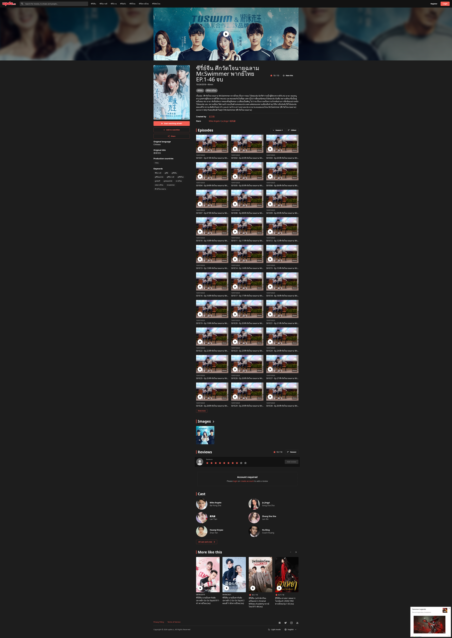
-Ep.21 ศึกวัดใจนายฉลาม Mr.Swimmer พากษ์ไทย (290, 323)
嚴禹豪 (233, 121)
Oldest (293, 130)
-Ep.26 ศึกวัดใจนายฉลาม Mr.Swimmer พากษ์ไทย (255, 378)
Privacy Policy (158, 622)
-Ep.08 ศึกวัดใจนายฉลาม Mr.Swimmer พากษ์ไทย (255, 213)
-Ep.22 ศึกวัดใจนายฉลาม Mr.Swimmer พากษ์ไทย (220, 350)
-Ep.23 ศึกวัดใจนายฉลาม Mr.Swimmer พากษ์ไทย (255, 350)
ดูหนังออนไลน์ (168, 181)
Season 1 (279, 130)
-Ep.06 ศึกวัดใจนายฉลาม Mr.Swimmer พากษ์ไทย (290, 185)
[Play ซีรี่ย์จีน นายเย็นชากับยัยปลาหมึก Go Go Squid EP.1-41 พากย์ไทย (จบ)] (200, 588)
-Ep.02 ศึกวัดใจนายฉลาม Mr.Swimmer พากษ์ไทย (255, 158)
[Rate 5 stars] (224, 463)
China (157, 163)
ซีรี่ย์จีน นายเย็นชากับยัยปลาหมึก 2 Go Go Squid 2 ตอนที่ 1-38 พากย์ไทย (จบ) (233, 600)
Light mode (276, 629)
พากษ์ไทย (179, 181)
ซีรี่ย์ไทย (132, 4)
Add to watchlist (173, 130)
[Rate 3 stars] (216, 463)
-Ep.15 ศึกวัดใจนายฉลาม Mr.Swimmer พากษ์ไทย (290, 268)
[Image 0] (205, 435)
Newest (293, 452)
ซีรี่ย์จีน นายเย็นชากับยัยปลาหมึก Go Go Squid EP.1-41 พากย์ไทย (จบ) (208, 600)
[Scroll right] (296, 552)
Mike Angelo (214, 121)
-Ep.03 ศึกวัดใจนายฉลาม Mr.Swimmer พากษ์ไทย (290, 158)
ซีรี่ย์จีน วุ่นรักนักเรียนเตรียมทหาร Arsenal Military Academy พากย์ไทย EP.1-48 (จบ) (259, 602)
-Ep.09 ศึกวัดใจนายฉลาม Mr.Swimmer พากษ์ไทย (290, 213)
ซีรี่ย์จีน (93, 4)
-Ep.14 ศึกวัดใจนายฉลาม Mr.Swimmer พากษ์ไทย (255, 268)
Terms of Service (173, 622)
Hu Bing (266, 530)
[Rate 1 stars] (207, 463)
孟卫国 (212, 116)
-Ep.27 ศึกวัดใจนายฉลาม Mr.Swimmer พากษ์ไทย (290, 378)
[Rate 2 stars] (211, 463)
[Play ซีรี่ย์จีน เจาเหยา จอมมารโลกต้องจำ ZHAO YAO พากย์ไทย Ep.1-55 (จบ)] (279, 588)
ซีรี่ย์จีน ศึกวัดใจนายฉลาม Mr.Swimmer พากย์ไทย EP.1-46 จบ (227, 73)
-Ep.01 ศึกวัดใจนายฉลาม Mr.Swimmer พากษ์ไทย (220, 158)
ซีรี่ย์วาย (114, 4)
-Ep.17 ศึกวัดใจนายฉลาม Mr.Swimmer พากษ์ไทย (255, 295)
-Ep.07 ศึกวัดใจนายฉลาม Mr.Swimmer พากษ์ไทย (220, 213)
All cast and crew (205, 542)
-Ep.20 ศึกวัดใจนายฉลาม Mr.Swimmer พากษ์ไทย (255, 323)
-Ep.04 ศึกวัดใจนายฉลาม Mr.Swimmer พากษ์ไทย (220, 185)
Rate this (289, 75)
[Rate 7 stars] (233, 463)
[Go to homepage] (9, 4)
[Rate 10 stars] (245, 463)
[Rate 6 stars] (228, 463)
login (235, 481)
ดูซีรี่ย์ (166, 173)
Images (204, 421)
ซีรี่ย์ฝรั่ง (123, 4)
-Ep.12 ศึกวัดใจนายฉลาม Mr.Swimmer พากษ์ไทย (290, 240)
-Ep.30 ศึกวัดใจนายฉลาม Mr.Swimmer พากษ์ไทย (290, 406)
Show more (202, 411)
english (291, 629)
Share (173, 136)
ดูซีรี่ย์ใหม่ (181, 177)
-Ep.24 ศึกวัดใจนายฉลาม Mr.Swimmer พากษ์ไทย (290, 350)
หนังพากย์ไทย (159, 185)
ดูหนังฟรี (157, 181)
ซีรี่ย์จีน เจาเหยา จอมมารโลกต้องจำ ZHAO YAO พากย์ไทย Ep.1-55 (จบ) (285, 601)
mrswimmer (171, 185)
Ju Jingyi (225, 121)
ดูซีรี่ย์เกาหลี (170, 177)
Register (434, 4)
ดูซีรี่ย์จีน (174, 173)
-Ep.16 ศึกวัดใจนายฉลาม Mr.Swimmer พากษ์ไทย (220, 295)
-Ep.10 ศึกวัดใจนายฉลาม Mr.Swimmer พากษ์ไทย (220, 240)
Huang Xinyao (216, 530)
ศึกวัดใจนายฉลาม (160, 189)
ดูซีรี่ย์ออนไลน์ (159, 177)
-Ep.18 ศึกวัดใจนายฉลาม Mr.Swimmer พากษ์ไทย (290, 295)
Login (445, 4)
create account (247, 481)
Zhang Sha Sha (269, 516)
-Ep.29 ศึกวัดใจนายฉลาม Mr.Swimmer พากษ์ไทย (255, 406)
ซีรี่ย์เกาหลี (103, 4)
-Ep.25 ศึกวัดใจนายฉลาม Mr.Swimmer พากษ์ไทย (220, 378)
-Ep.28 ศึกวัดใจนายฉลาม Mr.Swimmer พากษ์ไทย (220, 406)
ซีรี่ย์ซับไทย (156, 4)
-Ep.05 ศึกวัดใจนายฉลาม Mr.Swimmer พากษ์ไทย (255, 185)
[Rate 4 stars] (220, 463)
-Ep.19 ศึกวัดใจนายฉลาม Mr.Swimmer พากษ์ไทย (220, 323)
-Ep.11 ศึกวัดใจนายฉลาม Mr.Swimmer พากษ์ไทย (255, 240)
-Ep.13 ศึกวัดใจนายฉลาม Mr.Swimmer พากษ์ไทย (220, 268)
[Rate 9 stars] (241, 463)
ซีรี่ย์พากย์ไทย (144, 4)
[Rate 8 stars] (237, 463)
